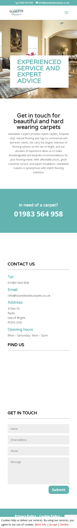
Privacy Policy (25, 516)
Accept (53, 524)
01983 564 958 (25, 2)
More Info (40, 524)
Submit (58, 489)
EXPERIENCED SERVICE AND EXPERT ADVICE (39, 71)
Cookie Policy (49, 516)
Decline (64, 524)
